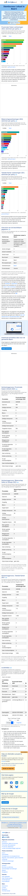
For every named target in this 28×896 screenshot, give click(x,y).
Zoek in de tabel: (6, 677)
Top (20, 827)
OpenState (14, 283)
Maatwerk (4, 889)
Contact (4, 887)
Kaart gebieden (6, 876)
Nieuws (4, 870)
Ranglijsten (5, 872)
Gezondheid (5, 854)
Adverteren (5, 886)
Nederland (10, 846)
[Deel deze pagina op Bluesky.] (16, 786)
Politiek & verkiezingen (8, 861)
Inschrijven (5, 802)
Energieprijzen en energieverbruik (11, 856)
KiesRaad (7, 283)
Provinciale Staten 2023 (17, 682)
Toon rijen (14, 720)
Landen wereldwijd (7, 848)
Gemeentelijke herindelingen (9, 868)
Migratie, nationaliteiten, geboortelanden (12, 857)
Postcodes (4, 845)
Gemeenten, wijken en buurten (10, 843)
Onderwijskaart (6, 880)
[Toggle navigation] (22, 2)
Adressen (4, 842)
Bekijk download (6, 348)
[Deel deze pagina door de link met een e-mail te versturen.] (6, 782)
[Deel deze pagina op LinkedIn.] (16, 782)
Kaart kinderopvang (7, 878)
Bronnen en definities (7, 867)
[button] (20, 29)
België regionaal (16, 848)
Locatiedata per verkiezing (5, 681)
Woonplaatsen (11, 845)
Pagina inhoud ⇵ (15, 22)
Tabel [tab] (10, 36)
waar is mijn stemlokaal (10, 287)
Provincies (4, 846)
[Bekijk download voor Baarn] (14, 328)
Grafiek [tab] (4, 36)
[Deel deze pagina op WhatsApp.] (22, 782)
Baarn (15, 265)
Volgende (18, 722)
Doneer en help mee (8, 768)
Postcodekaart (6, 881)
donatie (3, 761)
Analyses (4, 865)
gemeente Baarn (11, 67)
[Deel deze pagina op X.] (11, 786)
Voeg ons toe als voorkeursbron (11, 817)
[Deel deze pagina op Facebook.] (11, 782)
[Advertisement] (14, 101)
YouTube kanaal (6, 891)
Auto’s (3, 853)
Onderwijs (4, 859)
